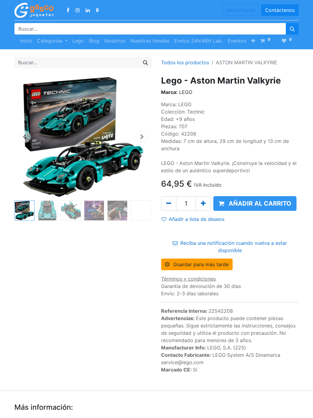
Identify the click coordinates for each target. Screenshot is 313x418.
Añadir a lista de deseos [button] (196, 219)
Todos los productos (185, 62)
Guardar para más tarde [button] (200, 264)
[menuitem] (26, 41)
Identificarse (240, 10)
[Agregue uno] (203, 203)
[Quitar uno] (168, 203)
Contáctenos (280, 10)
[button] (253, 41)
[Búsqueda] (292, 29)
